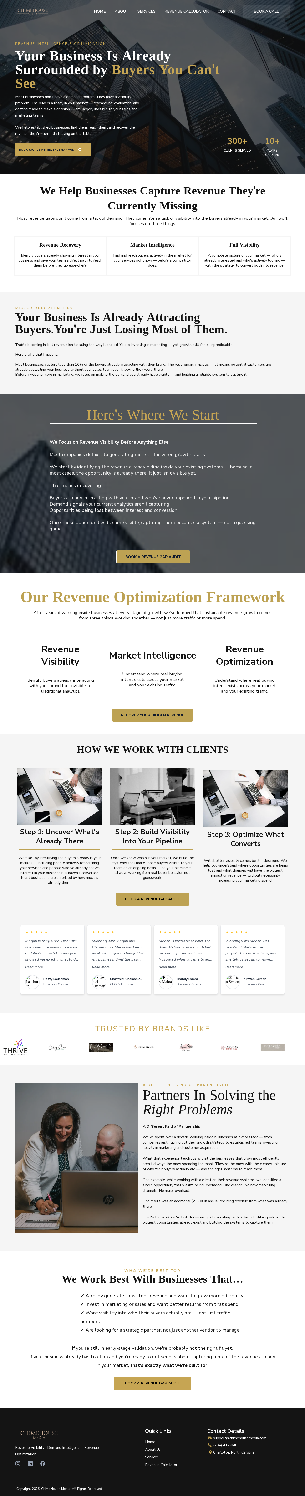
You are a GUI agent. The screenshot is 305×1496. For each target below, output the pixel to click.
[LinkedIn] (30, 1463)
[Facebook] (42, 1463)
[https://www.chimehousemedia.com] (32, 11)
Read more (34, 966)
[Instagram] (18, 1463)
